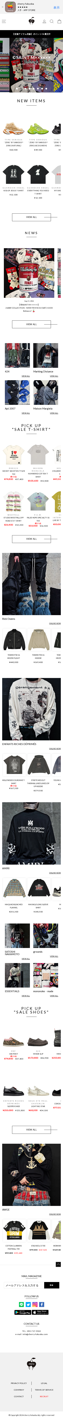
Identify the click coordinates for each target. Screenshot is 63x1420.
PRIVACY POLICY (19, 1383)
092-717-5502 (34, 1331)
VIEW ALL (31, 217)
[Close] (3, 7)
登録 (52, 1285)
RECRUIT (44, 1396)
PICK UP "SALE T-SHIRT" (31, 427)
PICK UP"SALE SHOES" (31, 1010)
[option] (31, 65)
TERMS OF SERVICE (44, 1390)
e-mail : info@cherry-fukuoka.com (31, 1334)
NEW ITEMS (31, 101)
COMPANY (19, 1390)
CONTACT (19, 1396)
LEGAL (44, 1383)
